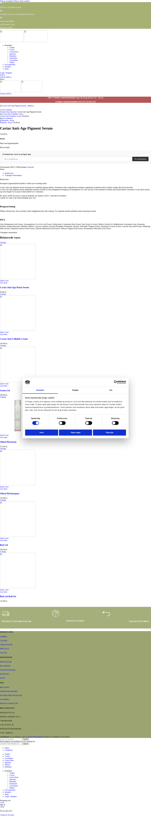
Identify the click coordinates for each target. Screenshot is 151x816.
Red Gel (4, 545)
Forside (3, 112)
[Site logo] (12, 41)
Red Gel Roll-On (8, 596)
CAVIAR (3, 641)
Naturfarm (13, 58)
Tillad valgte (75, 433)
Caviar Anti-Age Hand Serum (14, 287)
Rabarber (12, 56)
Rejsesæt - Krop (6, 122)
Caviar (11, 50)
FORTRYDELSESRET (9, 691)
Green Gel (5, 390)
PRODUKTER (6, 662)
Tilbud (11, 62)
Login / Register (11, 796)
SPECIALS (4, 649)
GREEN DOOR (6, 645)
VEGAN (3, 653)
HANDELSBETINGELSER (11, 695)
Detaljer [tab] (75, 390)
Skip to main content (21, 1)
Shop (8, 112)
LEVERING (5, 699)
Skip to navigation (7, 1)
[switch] (62, 423)
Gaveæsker (13, 60)
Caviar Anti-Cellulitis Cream (11, 116)
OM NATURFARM (7, 670)
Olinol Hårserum (8, 442)
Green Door (13, 52)
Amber (12, 47)
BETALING (5, 687)
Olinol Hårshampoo (9, 493)
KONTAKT (4, 674)
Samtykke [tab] (40, 390)
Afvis (42, 433)
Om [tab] (110, 390)
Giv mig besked (140, 159)
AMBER (3, 637)
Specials (12, 54)
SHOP (2, 678)
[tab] (9, 173)
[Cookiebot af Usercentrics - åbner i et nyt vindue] (115, 382)
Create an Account (7, 815)
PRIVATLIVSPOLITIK (9, 703)
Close (2, 803)
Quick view (4, 281)
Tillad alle (109, 433)
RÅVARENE (5, 666)
